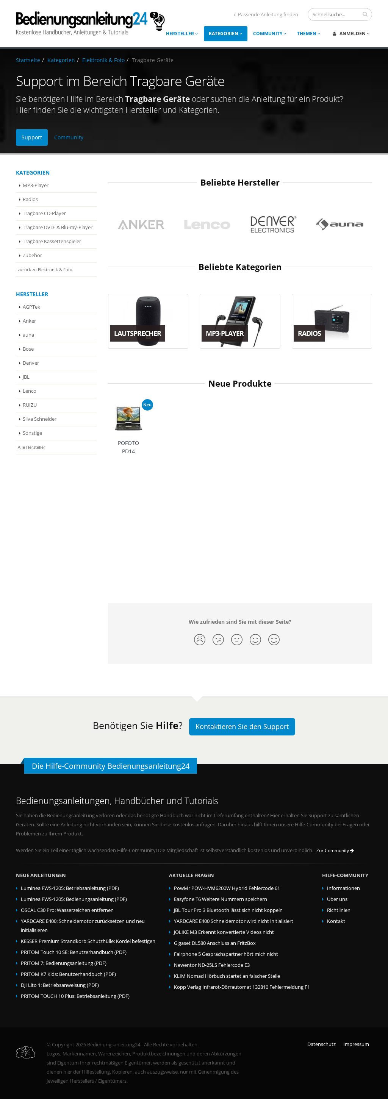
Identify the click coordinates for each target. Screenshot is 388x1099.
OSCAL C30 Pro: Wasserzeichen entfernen (67, 910)
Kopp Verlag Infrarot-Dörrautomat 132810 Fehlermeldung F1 (242, 987)
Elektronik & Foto (103, 60)
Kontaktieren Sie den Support (242, 726)
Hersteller (180, 33)
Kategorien (224, 33)
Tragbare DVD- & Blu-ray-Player (57, 227)
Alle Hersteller (31, 447)
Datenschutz (321, 1044)
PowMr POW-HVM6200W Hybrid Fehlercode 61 (227, 888)
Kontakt (336, 921)
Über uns (337, 899)
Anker (29, 321)
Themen (307, 33)
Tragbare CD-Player (44, 213)
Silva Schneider (39, 419)
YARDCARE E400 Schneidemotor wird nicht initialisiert (233, 921)
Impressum (356, 1044)
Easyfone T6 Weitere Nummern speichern (220, 899)
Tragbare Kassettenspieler (52, 241)
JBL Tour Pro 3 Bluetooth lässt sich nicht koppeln (228, 910)
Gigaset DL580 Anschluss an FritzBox (215, 943)
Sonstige (32, 433)
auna (28, 335)
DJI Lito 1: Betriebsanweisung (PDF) (60, 985)
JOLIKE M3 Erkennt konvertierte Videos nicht (224, 932)
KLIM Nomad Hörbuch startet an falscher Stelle (227, 976)
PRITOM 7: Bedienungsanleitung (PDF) (63, 963)
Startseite (28, 60)
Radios (30, 199)
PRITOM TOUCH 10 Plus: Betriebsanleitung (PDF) (75, 996)
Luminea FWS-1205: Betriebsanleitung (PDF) (70, 888)
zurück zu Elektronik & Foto (45, 269)
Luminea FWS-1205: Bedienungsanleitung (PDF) (74, 899)
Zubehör (32, 255)
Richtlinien (338, 910)
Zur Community (333, 850)
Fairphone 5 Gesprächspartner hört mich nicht (226, 954)
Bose (28, 349)
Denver (31, 363)
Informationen (343, 888)
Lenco (29, 391)
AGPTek (31, 307)
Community (268, 33)
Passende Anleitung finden (268, 14)
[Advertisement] (240, 524)
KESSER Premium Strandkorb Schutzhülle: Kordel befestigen (88, 941)
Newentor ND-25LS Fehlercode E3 (212, 965)
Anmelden (352, 33)
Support (32, 137)
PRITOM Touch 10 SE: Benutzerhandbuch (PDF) (74, 952)
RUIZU (30, 405)
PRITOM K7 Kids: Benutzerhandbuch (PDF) (68, 974)
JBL (26, 377)
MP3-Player (35, 185)
